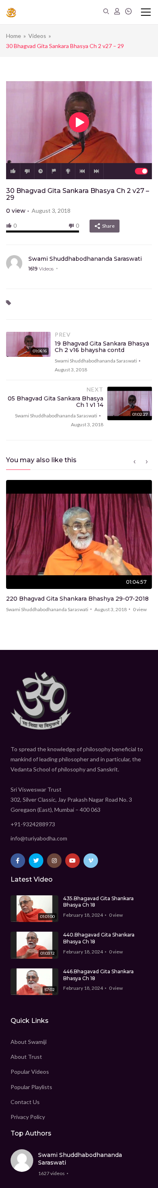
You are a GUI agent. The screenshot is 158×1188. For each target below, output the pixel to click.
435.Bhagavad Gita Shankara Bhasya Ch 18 (98, 901)
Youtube (72, 860)
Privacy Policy (28, 1116)
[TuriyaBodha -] (11, 12)
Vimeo (90, 860)
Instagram (54, 860)
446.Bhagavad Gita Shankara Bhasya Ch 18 (98, 974)
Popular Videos (30, 1071)
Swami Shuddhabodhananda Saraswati (85, 258)
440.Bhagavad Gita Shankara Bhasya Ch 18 (99, 938)
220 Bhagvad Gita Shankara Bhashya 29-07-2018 (77, 598)
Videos (37, 35)
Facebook (18, 860)
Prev (82, 171)
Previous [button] (134, 462)
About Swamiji (29, 1041)
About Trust (26, 1056)
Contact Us (25, 1101)
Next (96, 171)
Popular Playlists (31, 1086)
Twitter (36, 860)
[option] (79, 549)
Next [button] (146, 462)
